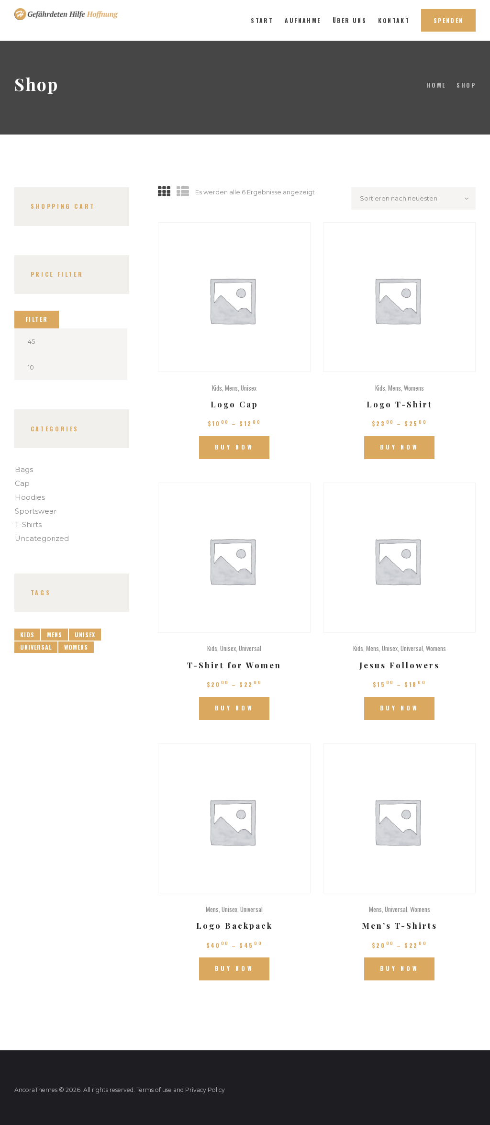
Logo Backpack (234, 925)
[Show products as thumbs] (164, 192)
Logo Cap (234, 404)
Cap (22, 483)
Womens (414, 388)
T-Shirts (28, 524)
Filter (36, 319)
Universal (250, 648)
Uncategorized (42, 538)
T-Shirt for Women (234, 665)
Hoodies (30, 497)
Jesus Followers (399, 665)
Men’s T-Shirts (399, 925)
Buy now (234, 447)
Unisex (248, 388)
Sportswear (35, 511)
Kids (217, 388)
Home (436, 85)
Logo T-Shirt (400, 404)
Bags (24, 469)
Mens (231, 388)
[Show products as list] (183, 192)
